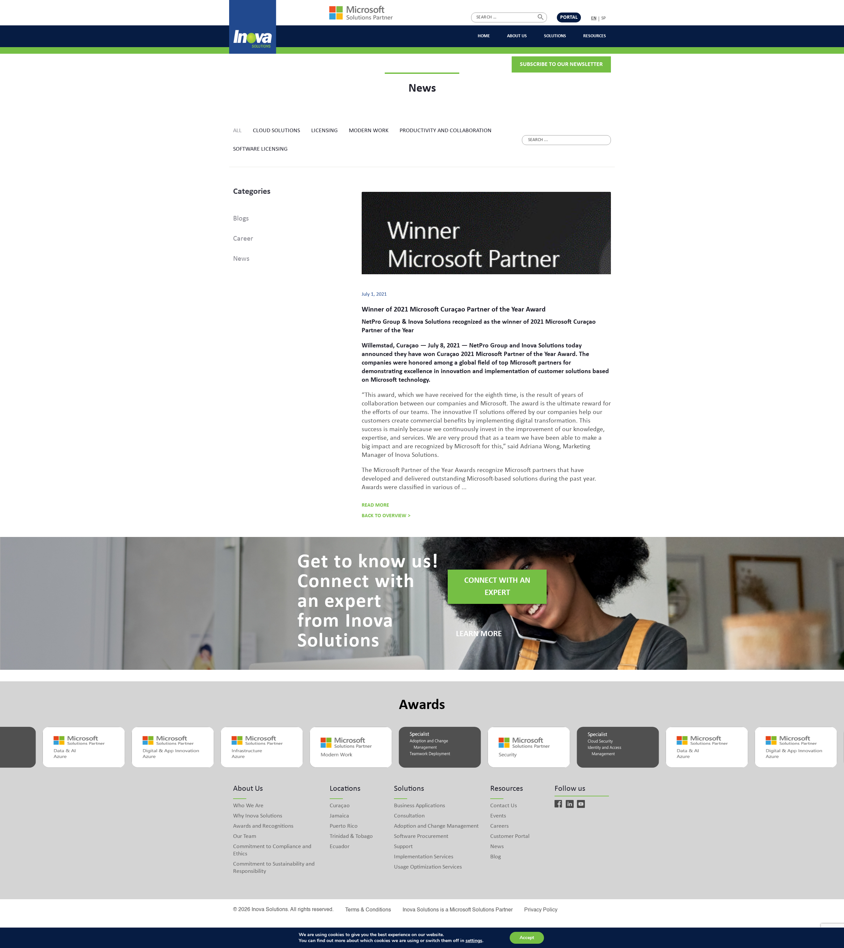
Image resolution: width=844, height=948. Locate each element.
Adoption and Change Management (436, 826)
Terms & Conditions (368, 910)
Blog (495, 857)
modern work (368, 131)
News (241, 259)
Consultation (409, 816)
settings (474, 941)
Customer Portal (509, 836)
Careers (499, 826)
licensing (324, 131)
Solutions (555, 36)
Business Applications (419, 806)
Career (243, 239)
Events (498, 816)
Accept (527, 937)
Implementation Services (423, 857)
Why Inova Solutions (257, 816)
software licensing (260, 149)
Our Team (244, 836)
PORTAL (569, 17)
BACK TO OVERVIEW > (386, 515)
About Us (517, 36)
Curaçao (340, 806)
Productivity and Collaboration (446, 131)
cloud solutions (276, 131)
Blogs (241, 218)
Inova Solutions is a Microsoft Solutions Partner (458, 910)
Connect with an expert (497, 587)
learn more (479, 634)
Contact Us (503, 806)
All (237, 131)
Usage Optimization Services (428, 867)
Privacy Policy (541, 910)
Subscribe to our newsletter (561, 64)
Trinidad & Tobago (351, 836)
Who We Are (248, 806)
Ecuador (339, 847)
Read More (375, 505)
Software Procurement (421, 836)
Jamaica (339, 816)
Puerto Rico (344, 826)
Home (484, 36)
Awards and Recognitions (263, 826)
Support (403, 847)
